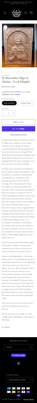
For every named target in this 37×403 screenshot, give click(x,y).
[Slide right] (23, 71)
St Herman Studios (14, 399)
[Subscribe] (30, 347)
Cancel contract (28, 399)
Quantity (5, 109)
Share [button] (7, 327)
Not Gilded (9, 103)
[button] (5, 13)
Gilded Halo (25, 103)
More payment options (18, 134)
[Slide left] (14, 71)
